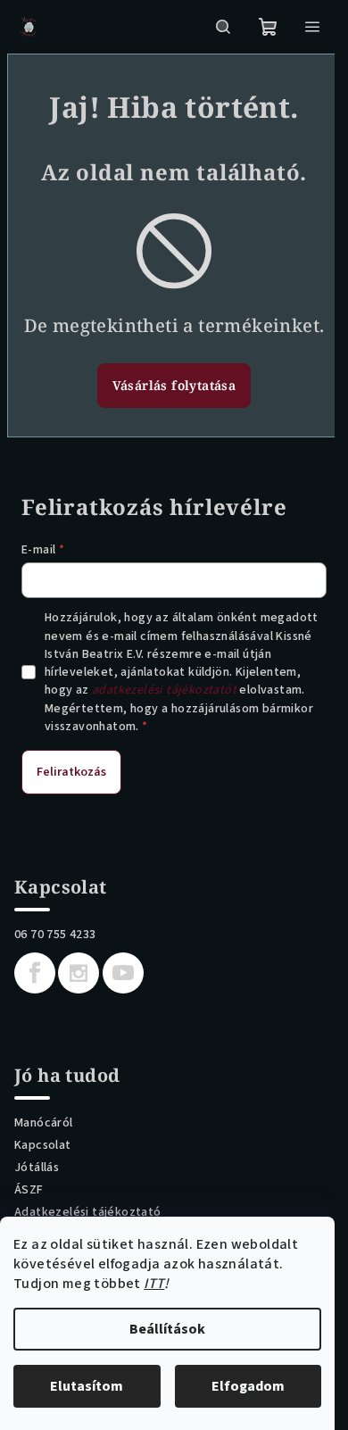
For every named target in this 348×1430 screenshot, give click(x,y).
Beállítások (167, 1329)
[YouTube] (123, 973)
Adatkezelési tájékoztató (88, 1212)
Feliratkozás (71, 772)
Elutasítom (86, 1386)
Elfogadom (248, 1386)
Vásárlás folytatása (174, 385)
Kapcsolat (42, 1145)
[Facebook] (34, 973)
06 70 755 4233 (55, 935)
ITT (154, 1283)
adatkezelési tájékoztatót (164, 690)
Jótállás (36, 1167)
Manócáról (43, 1123)
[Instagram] (78, 973)
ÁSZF (29, 1190)
